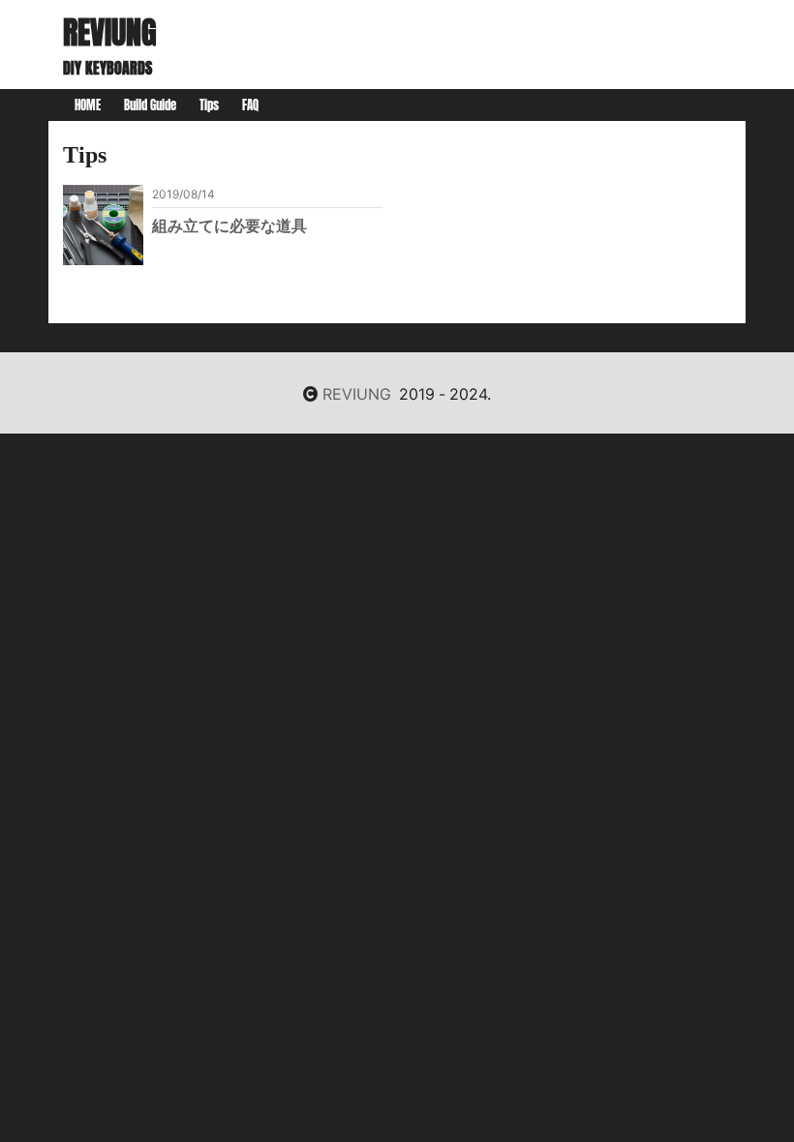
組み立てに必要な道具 (229, 224)
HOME (88, 105)
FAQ (250, 105)
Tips (209, 105)
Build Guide (150, 105)
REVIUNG (110, 32)
